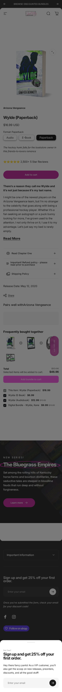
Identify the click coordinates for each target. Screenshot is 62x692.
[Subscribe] (52, 683)
